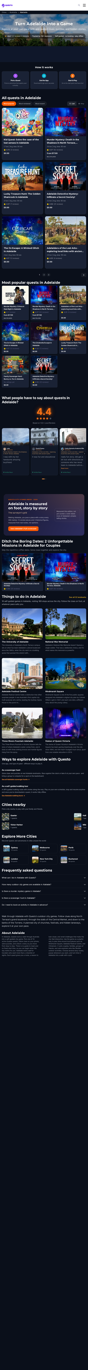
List (73, 104)
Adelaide (23, 12)
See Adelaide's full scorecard (23, 529)
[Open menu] (84, 5)
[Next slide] (84, 454)
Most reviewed (24, 104)
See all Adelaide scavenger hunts (16, 779)
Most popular (9, 104)
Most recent (40, 104)
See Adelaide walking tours (13, 796)
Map (82, 104)
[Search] (79, 5)
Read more (64, 468)
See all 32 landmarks (77, 597)
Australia (13, 12)
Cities (4, 12)
